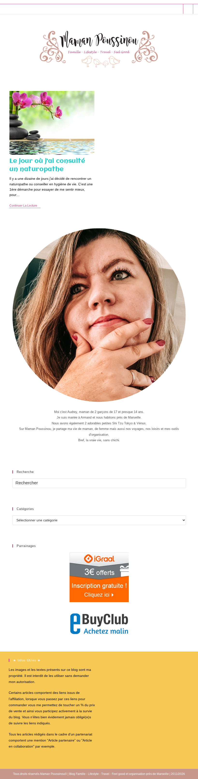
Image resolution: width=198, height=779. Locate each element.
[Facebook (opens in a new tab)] (158, 9)
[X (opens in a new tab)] (151, 9)
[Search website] (188, 9)
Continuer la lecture (25, 206)
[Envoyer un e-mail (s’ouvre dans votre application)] (177, 9)
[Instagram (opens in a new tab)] (171, 9)
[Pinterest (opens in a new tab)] (164, 9)
